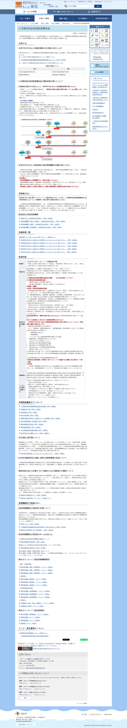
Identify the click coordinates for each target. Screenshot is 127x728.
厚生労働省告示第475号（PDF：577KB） (33, 548)
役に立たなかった (36, 683)
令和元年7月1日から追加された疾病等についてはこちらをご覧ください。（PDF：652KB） (49, 246)
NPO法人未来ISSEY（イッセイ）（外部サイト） (36, 498)
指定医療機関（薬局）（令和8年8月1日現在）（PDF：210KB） (40, 224)
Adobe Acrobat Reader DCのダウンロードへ (46, 648)
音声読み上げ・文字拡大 (85, 1)
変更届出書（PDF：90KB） (29, 412)
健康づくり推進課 (33, 659)
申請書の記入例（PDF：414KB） (31, 409)
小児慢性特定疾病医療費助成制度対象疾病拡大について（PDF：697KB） (43, 60)
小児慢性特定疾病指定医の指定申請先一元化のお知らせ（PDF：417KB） (43, 527)
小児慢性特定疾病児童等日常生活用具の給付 (34, 636)
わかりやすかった (26, 689)
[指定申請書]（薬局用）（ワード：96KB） (34, 579)
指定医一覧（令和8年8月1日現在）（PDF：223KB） (37, 218)
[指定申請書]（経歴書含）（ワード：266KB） (35, 614)
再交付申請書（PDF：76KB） (30, 415)
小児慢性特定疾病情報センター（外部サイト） (33, 633)
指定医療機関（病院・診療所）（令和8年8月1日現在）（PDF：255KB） (43, 221)
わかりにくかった (40, 689)
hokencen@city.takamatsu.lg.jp (35, 668)
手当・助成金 (55, 23)
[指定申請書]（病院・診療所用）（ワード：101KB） (37, 567)
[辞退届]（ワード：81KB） (29, 623)
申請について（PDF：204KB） (30, 524)
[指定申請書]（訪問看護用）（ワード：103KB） (35, 591)
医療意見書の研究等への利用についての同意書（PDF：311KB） (41, 418)
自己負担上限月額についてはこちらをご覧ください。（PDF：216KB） (43, 453)
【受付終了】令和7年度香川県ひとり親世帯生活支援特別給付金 (100, 92)
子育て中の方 (66, 23)
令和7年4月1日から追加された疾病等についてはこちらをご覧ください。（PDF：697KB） (49, 252)
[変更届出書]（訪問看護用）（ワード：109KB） (35, 597)
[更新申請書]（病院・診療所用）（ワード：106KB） (37, 570)
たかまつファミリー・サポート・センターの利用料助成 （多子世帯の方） (100, 85)
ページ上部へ (83, 703)
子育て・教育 (45, 23)
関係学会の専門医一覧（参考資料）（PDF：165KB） (37, 530)
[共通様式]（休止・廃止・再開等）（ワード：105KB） (38, 603)
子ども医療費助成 (98, 106)
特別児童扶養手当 (98, 112)
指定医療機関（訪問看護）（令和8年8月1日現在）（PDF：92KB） (41, 227)
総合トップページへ (70, 1)
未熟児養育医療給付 (98, 103)
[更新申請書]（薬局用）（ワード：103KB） (34, 582)
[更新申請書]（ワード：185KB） (31, 617)
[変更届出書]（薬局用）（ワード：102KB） (34, 585)
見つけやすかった (26, 694)
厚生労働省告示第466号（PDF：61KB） (33, 542)
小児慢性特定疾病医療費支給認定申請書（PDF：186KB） (39, 406)
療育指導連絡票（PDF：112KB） (31, 427)
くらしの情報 (34, 23)
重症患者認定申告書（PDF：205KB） (32, 424)
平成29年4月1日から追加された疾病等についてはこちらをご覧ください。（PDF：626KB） (49, 240)
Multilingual (98, 1)
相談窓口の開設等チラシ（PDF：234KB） (34, 495)
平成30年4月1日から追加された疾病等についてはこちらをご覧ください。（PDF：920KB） (49, 243)
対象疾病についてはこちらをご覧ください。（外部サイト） (37, 237)
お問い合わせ (108, 714)
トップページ (23, 23)
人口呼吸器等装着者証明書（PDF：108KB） (34, 430)
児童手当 (95, 109)
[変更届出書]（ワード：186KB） (31, 620)
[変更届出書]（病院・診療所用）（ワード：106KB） (37, 573)
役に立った (24, 683)
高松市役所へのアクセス (26, 724)
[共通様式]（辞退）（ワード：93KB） (32, 606)
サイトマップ (108, 1)
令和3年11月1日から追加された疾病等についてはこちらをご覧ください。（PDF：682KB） (49, 249)
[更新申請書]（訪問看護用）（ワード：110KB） (35, 594)
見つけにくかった (40, 694)
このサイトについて (95, 714)
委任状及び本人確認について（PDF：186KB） (35, 433)
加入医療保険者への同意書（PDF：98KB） (34, 421)
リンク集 (84, 714)
